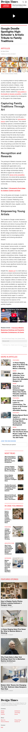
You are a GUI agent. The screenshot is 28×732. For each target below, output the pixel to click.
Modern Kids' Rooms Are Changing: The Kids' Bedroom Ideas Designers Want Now (8, 565)
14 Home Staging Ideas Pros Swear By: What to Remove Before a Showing (20, 365)
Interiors (8, 509)
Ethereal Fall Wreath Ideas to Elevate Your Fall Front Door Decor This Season (11, 497)
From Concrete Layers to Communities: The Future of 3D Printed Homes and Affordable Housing (20, 405)
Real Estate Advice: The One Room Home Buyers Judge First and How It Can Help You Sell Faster (20, 433)
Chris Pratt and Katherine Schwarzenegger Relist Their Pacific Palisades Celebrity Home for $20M (19, 391)
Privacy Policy (14, 705)
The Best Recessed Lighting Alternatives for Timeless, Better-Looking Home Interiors (10, 488)
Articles (5, 48)
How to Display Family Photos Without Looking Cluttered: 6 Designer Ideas (11, 478)
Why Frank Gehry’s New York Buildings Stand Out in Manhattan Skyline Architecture (13, 659)
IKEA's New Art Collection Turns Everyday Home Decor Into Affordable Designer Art (20, 377)
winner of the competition (17, 175)
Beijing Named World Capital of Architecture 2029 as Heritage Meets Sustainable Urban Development (20, 420)
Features (16, 360)
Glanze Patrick (5, 51)
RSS (2, 727)
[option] (19, 6)
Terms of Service (5, 721)
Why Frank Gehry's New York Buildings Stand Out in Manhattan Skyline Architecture (10, 459)
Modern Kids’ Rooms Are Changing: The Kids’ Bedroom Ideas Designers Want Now (14, 687)
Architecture (9, 543)
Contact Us (17, 721)
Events (16, 714)
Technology (17, 712)
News (14, 371)
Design (2, 712)
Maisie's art (12, 271)
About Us (3, 720)
